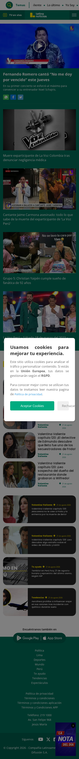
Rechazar (65, 406)
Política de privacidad (28, 394)
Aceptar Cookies (32, 406)
